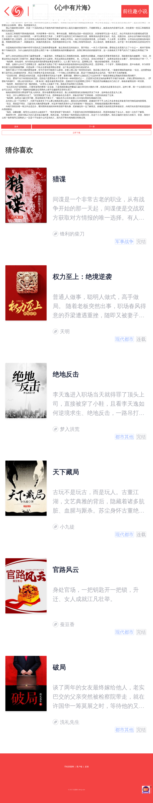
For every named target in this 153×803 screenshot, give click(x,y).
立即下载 (76, 133)
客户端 (79, 767)
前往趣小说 (135, 11)
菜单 (16, 127)
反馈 (87, 767)
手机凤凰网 (69, 767)
